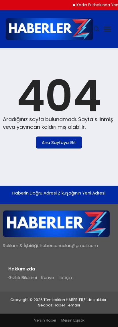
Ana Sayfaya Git (59, 142)
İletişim (66, 277)
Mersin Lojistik (72, 320)
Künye (47, 277)
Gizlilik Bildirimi (22, 277)
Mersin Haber (45, 320)
